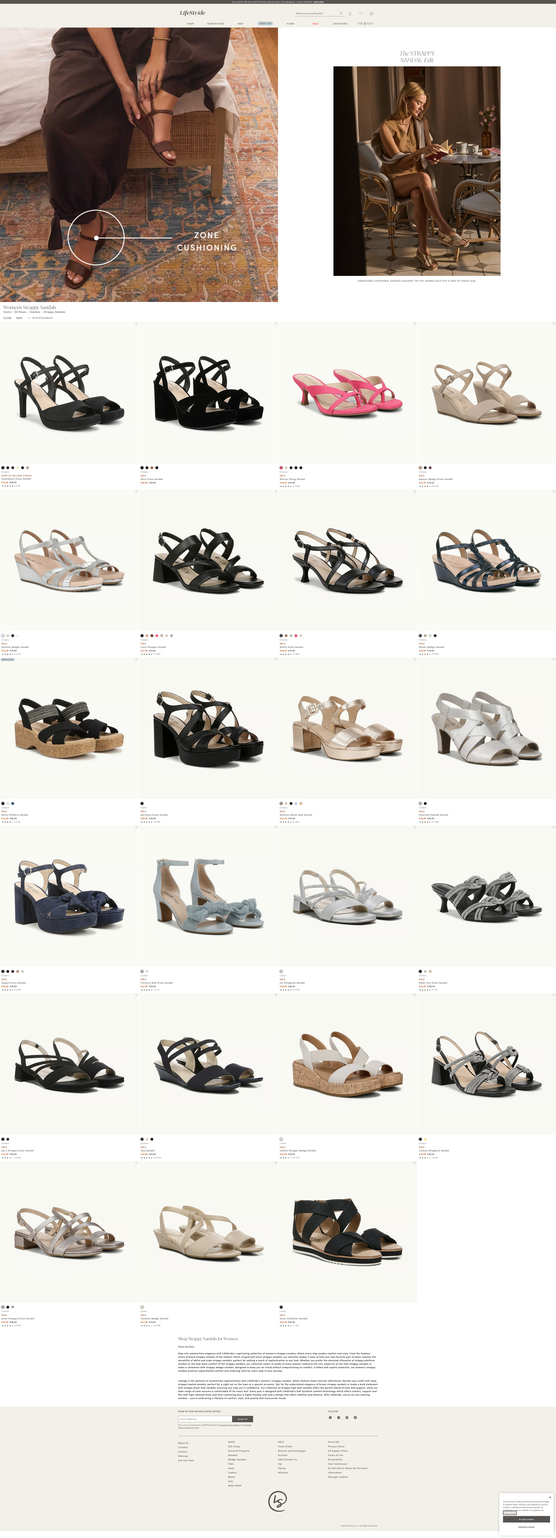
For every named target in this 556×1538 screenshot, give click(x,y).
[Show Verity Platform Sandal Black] (2, 803)
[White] (281, 1139)
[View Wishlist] (360, 13)
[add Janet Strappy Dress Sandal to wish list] (137, 1163)
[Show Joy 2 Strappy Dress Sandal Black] (2, 1139)
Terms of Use (335, 1455)
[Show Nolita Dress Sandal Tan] (286, 635)
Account (282, 1455)
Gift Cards (234, 1446)
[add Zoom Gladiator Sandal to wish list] (415, 1163)
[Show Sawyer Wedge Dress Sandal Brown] (430, 467)
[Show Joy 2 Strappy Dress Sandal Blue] (7, 1139)
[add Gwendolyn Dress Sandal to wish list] (137, 324)
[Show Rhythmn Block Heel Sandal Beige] (286, 803)
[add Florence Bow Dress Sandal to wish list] (276, 827)
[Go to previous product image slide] (2, 390)
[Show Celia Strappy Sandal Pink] (156, 635)
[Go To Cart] (371, 13)
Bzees (231, 1476)
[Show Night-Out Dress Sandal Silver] (425, 971)
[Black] (142, 803)
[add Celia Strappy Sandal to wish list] (276, 492)
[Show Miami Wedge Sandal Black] (435, 635)
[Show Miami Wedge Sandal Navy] (420, 635)
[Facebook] (330, 1418)
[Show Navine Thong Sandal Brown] (300, 467)
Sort (19, 317)
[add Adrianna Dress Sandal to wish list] (276, 659)
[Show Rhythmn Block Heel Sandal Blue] (296, 803)
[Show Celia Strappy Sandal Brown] (151, 635)
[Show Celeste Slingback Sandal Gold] (425, 1139)
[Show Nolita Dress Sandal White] (300, 635)
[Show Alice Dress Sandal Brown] (147, 467)
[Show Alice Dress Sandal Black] (142, 467)
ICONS (290, 23)
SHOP (190, 23)
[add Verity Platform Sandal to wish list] (137, 659)
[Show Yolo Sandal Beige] (147, 1139)
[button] (195, 23)
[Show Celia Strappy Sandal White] (166, 635)
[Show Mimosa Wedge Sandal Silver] (2, 635)
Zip (280, 1463)
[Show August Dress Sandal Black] (7, 971)
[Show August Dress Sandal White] (22, 971)
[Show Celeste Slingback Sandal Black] (420, 1139)
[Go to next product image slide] (137, 390)
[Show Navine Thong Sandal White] (286, 467)
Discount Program (238, 1450)
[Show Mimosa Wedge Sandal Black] (12, 635)
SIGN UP (243, 1419)
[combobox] (320, 13)
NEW (240, 23)
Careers (183, 1451)
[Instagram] (347, 1418)
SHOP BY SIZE (215, 23)
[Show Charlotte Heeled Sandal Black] (425, 803)
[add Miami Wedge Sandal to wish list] (554, 492)
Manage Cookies (338, 1476)
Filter (7, 317)
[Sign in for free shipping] (350, 13)
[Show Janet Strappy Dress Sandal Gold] (2, 1307)
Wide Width (235, 1485)
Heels (231, 1468)
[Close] (550, 1497)
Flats (231, 1463)
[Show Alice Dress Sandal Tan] (151, 467)
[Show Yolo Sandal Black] (151, 1139)
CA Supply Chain (338, 1450)
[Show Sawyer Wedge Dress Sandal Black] (425, 467)
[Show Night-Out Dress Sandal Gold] (430, 971)
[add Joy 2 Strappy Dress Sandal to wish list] (137, 995)
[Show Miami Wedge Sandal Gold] (425, 635)
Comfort (183, 1447)
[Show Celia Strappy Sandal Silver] (171, 635)
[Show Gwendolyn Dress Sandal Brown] (7, 467)
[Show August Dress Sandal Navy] (2, 971)
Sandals (233, 1455)
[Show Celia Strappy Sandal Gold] (161, 635)
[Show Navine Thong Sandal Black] (291, 467)
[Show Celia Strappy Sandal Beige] (147, 635)
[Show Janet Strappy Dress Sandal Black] (7, 1307)
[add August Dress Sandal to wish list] (137, 827)
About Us (183, 1442)
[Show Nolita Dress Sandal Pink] (296, 635)
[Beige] (142, 1307)
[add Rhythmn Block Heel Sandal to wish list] (415, 659)
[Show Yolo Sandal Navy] (142, 1139)
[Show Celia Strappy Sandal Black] (142, 635)
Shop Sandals (186, 1346)
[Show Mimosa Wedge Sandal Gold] (7, 635)
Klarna (282, 1468)
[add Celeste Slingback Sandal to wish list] (554, 995)
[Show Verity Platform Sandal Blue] (12, 803)
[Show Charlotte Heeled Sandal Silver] (420, 803)
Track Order (285, 1446)
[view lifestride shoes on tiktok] (355, 1418)
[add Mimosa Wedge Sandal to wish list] (137, 492)
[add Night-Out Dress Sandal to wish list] (554, 827)
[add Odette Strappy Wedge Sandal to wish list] (415, 995)
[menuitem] (190, 24)
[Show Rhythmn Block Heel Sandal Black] (291, 803)
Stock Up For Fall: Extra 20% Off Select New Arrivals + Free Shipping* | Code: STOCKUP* (278, 2)
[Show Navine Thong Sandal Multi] (296, 467)
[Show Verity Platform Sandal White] (7, 803)
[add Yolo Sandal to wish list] (276, 995)
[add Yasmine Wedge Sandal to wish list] (276, 1163)
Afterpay (283, 1472)
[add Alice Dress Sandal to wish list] (276, 324)
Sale (230, 1481)
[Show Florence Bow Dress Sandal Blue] (142, 971)
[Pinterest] (338, 1418)
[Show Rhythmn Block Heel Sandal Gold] (281, 803)
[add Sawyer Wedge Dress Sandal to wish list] (554, 324)
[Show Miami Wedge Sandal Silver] (430, 635)
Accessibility (335, 1459)
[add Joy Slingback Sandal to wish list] (415, 827)
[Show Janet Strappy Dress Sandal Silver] (12, 1307)
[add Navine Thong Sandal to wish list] (415, 324)
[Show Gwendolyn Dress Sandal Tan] (27, 467)
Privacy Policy (336, 1446)
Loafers (232, 1472)
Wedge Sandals (237, 1459)
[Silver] (281, 971)
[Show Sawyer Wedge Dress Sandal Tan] (420, 467)
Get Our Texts (186, 1460)
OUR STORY (340, 23)
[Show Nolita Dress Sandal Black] (281, 635)
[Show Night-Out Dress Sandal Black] (420, 971)
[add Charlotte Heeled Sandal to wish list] (554, 659)
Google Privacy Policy (230, 1425)
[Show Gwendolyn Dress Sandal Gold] (17, 467)
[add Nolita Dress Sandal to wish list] (415, 492)
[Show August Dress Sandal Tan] (17, 971)
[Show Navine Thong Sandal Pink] (281, 467)
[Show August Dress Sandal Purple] (12, 971)
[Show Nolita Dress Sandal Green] (291, 635)
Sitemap (183, 1455)
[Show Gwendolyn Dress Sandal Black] (2, 467)
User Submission (337, 1463)
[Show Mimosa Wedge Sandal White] (17, 635)
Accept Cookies (526, 1519)
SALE (315, 23)
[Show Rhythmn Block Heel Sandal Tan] (300, 803)
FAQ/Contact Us (287, 1459)
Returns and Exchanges (292, 1450)
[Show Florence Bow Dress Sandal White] (147, 971)
